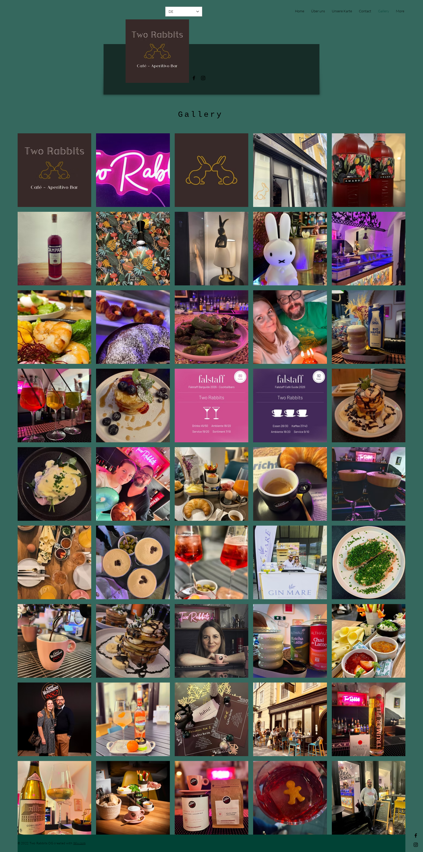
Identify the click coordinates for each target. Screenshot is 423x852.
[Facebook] (194, 78)
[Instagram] (203, 78)
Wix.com (79, 843)
